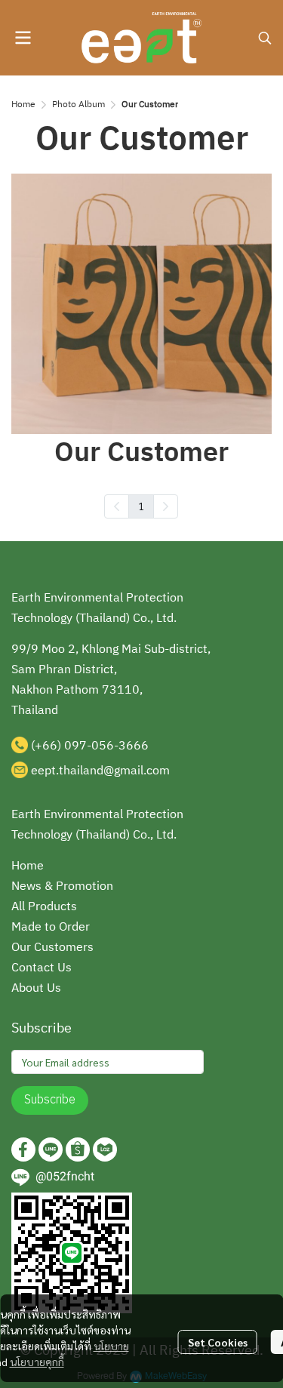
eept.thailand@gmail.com (100, 771)
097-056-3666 (106, 746)
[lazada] (105, 1149)
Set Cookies (218, 1342)
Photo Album (78, 104)
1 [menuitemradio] (141, 505)
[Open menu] (23, 38)
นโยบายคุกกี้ (37, 1361)
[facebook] (23, 1149)
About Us (36, 988)
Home (23, 104)
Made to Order (50, 927)
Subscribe (49, 1100)
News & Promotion (62, 886)
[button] (264, 37)
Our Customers (52, 947)
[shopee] (78, 1149)
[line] (50, 1149)
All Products (44, 907)
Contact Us (41, 968)
